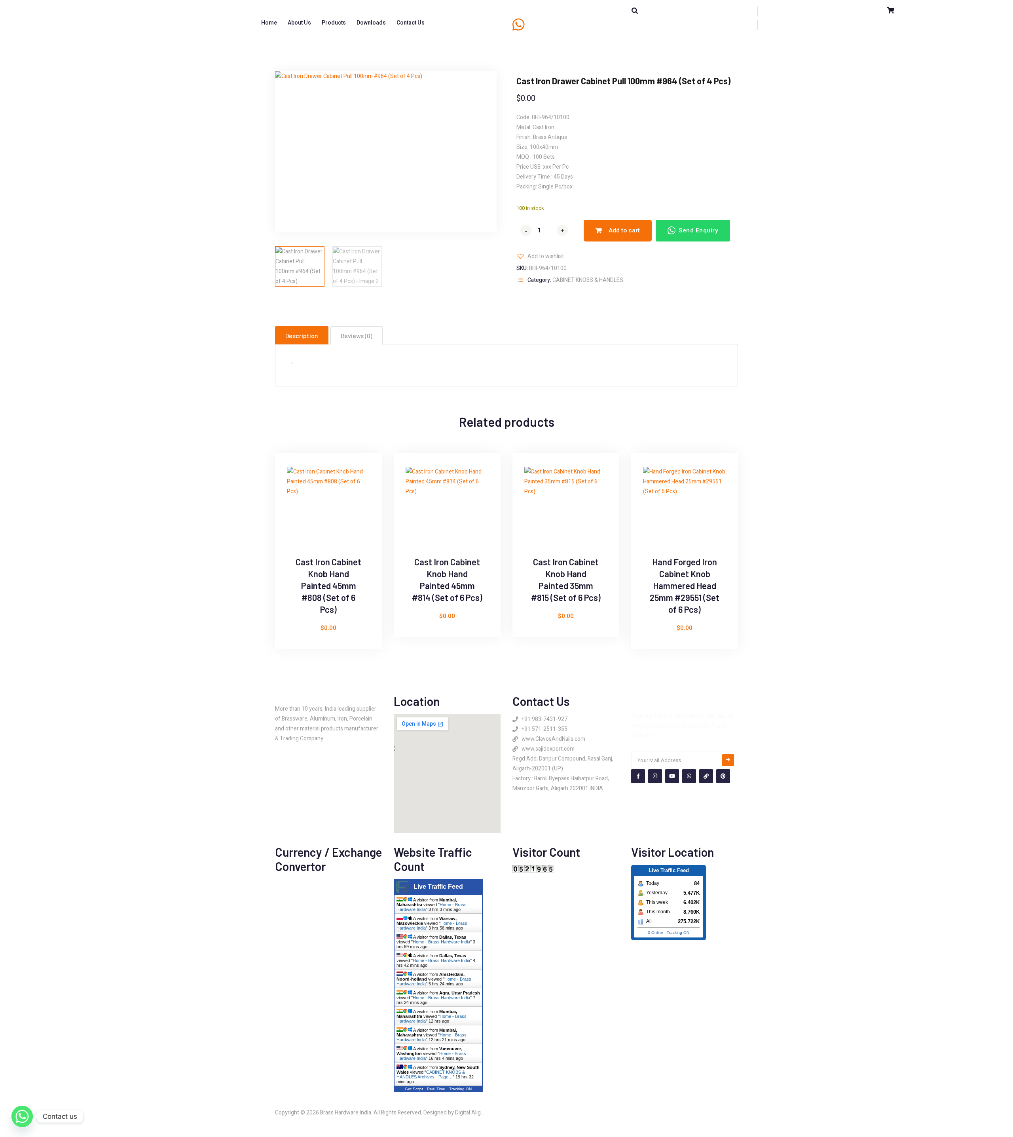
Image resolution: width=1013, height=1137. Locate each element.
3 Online (655, 932)
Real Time (436, 1089)
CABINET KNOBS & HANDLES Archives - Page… (430, 1074)
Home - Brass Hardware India (441, 941)
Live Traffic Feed (438, 886)
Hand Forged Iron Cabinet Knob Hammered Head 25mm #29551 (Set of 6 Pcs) (684, 585)
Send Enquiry (698, 230)
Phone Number (548, 19)
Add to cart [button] (290, 510)
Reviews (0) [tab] (356, 335)
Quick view (290, 492)
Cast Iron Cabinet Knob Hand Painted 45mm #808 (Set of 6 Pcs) (328, 585)
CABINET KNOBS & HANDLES (587, 280)
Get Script (414, 1089)
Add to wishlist (545, 256)
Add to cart (624, 230)
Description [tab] (301, 335)
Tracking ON (460, 1089)
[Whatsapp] (22, 1116)
